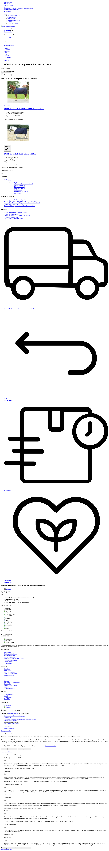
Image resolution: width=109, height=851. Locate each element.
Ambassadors (7, 684)
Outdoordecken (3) (19, 188)
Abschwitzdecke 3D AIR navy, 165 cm (20, 154)
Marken (6, 179)
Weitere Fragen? (8, 661)
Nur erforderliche (13, 749)
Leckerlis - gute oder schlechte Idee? (14, 204)
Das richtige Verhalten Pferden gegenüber (15, 199)
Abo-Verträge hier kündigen (11, 723)
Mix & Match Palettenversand (12, 682)
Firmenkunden (8, 663)
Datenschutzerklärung (51, 746)
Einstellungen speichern (7, 848)
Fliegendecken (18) (19, 187)
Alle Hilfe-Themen (12, 23)
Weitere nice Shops (9, 728)
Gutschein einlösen (9, 675)
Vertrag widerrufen (6, 731)
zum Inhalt (7, 3)
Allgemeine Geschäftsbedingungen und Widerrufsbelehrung (20, 719)
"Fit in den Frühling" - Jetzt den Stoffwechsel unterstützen (19, 206)
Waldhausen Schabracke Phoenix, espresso (15, 212)
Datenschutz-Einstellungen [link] (11, 722)
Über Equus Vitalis (9, 694)
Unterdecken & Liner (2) (21, 191)
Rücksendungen (11, 17)
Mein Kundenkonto (9, 655)
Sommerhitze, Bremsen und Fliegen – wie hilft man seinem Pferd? (22, 203)
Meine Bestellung (9, 652)
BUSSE (9, 180)
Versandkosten (11, 18)
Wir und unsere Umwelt (10, 685)
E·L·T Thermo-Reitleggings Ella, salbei (14, 218)
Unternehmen (7, 726)
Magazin (6, 681)
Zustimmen (4, 749)
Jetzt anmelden (8, 32)
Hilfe (5, 14)
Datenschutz (7, 717)
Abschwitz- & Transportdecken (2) (23, 184)
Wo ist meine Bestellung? (14, 15)
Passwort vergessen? (9, 672)
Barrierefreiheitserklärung (11, 720)
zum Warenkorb (8, 5)
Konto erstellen (8, 37)
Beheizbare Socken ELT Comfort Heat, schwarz (17, 215)
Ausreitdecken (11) (19, 185)
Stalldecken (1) (18, 190)
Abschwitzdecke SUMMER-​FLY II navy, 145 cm (24, 109)
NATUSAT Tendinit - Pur (11, 217)
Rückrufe (6, 687)
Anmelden (7, 669)
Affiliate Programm (9, 688)
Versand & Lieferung (9, 657)
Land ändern (17, 710)
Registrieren (7, 670)
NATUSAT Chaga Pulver (11, 214)
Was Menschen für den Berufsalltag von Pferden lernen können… (22, 201)
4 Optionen (7, 105)
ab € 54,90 (19, 8)
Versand (7, 11)
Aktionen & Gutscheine (10, 660)
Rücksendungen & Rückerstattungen (14, 658)
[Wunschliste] (5, 40)
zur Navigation (8, 2)
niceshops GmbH (13, 713)
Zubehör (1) (17, 193)
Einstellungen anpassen (24, 749)
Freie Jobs (7, 699)
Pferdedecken (14, 182)
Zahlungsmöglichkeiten (13, 20)
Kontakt (9, 21)
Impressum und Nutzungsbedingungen (14, 716)
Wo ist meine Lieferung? (10, 673)
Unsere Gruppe (8, 697)
